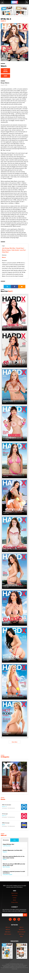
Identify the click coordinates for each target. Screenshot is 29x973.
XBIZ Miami (21, 929)
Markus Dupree (6, 250)
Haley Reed (5, 252)
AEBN (5, 76)
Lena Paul (22, 250)
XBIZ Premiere (7, 934)
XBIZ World (7, 932)
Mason (4, 257)
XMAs (21, 936)
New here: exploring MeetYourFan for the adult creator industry (13, 857)
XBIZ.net (3, 835)
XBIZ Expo (21, 934)
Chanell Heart (20, 248)
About (14, 900)
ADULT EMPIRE (5, 70)
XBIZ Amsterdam (6, 805)
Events (3, 799)
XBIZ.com (7, 927)
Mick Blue (12, 248)
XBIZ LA (21, 927)
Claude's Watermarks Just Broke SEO (12, 850)
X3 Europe (5, 814)
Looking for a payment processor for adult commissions (14, 872)
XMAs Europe (5, 823)
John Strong (5, 248)
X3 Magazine (5, 757)
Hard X (3, 21)
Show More (14, 742)
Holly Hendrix (15, 250)
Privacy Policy (14, 902)
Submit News (14, 893)
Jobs (14, 840)
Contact (14, 897)
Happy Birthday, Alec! (8, 844)
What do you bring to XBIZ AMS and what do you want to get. (14, 864)
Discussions (6, 840)
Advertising (14, 895)
